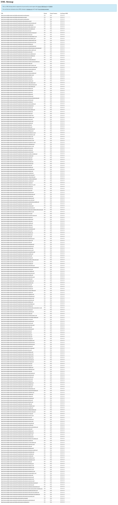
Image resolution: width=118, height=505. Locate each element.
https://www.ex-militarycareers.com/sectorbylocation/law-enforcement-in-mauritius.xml (17, 246)
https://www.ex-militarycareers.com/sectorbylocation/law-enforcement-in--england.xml (17, 173)
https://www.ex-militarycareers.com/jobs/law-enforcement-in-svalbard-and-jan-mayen (17, 148)
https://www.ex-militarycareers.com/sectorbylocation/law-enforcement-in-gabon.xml (17, 221)
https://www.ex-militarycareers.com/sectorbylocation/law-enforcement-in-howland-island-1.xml (19, 36)
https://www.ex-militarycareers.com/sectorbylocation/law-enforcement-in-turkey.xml (17, 386)
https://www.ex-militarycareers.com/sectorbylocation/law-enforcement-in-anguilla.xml (17, 425)
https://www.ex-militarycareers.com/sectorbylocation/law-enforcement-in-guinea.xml (17, 226)
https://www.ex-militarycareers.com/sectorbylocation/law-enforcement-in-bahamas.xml (17, 430)
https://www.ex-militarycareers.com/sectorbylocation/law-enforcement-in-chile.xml (16, 403)
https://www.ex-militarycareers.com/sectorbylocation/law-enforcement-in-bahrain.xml (17, 301)
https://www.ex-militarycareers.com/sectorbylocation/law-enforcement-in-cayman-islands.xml (18, 442)
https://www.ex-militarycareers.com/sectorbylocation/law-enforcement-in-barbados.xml (17, 432)
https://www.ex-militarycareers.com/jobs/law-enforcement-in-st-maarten (14, 498)
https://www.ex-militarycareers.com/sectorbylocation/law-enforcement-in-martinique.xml (17, 467)
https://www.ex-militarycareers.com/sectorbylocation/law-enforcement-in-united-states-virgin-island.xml (20, 494)
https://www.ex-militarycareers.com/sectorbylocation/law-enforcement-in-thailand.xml (17, 384)
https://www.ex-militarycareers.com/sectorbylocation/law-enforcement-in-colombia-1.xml (17, 405)
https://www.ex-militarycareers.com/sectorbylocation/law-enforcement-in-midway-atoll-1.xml (18, 49)
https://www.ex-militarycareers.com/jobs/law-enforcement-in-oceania (14, 17)
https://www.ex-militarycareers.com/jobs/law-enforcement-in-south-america (15, 19)
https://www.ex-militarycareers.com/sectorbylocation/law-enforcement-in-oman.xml (16, 365)
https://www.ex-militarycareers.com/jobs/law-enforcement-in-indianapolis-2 (15, 502)
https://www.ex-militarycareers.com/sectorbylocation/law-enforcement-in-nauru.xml (16, 51)
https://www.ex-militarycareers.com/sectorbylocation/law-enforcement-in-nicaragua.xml (17, 477)
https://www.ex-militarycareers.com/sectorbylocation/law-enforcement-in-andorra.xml (17, 90)
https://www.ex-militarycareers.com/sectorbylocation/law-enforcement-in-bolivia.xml (17, 400)
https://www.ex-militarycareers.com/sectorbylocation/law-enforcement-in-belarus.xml (17, 94)
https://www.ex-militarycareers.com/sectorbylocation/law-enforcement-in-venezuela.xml (17, 423)
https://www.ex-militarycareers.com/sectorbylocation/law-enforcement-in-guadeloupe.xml (18, 457)
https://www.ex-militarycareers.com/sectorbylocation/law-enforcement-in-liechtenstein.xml (18, 128)
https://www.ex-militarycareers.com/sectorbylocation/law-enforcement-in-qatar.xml (16, 371)
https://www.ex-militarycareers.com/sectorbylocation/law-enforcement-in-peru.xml (16, 417)
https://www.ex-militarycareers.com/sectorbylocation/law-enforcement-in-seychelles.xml (17, 271)
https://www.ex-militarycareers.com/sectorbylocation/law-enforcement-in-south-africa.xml (18, 276)
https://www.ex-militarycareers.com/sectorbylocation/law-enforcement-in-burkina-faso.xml (18, 194)
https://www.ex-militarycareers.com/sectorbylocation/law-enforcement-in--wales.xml (17, 182)
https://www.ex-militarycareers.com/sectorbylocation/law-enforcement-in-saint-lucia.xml (17, 484)
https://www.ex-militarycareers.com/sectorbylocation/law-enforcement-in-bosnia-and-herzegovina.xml (20, 98)
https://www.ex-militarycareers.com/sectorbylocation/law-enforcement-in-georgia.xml (17, 323)
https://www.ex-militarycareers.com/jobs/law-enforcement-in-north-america (15, 15)
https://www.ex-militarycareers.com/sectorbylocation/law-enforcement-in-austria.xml (17, 92)
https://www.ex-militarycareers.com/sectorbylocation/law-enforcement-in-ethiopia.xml (17, 219)
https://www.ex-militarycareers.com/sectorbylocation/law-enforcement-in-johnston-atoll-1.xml (18, 40)
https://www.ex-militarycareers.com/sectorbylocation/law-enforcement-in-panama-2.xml (17, 478)
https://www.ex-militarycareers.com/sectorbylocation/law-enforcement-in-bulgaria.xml (17, 99)
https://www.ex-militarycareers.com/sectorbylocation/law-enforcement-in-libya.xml (16, 236)
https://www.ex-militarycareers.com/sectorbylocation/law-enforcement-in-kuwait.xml (17, 346)
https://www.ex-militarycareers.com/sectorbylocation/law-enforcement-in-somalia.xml (17, 275)
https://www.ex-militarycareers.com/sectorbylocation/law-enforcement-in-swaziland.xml (17, 280)
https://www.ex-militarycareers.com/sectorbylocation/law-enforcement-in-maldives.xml (17, 357)
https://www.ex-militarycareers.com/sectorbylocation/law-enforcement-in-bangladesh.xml (17, 303)
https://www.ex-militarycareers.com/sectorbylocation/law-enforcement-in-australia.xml (17, 24)
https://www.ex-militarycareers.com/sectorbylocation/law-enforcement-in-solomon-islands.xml (18, 73)
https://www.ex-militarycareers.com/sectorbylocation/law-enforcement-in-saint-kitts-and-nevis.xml (19, 482)
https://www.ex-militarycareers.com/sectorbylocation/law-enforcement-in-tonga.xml (16, 76)
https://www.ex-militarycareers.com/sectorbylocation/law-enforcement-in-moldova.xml (17, 138)
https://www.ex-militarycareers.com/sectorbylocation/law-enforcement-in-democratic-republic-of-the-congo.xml (22, 209)
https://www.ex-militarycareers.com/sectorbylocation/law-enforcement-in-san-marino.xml (17, 496)
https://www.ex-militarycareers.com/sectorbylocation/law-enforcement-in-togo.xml (16, 284)
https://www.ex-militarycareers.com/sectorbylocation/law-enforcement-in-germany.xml (17, 115)
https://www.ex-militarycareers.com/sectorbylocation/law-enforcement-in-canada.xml (17, 440)
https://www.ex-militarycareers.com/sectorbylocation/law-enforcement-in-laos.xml (16, 350)
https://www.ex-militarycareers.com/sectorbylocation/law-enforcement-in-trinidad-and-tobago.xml (19, 490)
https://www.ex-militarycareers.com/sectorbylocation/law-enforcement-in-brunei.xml (17, 309)
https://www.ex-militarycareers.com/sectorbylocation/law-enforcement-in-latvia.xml (16, 126)
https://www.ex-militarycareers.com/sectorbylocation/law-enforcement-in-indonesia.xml (17, 328)
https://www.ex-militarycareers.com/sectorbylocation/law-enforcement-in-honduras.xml (17, 463)
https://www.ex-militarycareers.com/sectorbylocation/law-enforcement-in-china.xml (16, 313)
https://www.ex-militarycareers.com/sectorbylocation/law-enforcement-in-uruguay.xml (17, 421)
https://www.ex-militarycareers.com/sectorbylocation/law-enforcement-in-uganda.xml (17, 288)
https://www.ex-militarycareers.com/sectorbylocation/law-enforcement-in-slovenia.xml (17, 163)
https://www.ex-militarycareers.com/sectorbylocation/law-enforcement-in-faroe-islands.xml (18, 109)
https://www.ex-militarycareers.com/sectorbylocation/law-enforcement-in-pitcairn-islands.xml (18, 69)
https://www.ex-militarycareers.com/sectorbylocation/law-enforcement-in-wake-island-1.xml (18, 82)
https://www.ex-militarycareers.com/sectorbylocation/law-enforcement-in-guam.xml (16, 34)
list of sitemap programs (43, 9)
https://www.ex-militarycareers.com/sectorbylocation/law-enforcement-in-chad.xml (16, 203)
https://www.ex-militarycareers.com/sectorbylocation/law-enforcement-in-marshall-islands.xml (18, 46)
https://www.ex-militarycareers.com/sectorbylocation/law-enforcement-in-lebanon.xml (17, 351)
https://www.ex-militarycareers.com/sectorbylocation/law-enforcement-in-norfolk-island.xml (18, 59)
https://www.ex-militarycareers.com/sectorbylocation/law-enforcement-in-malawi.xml (17, 240)
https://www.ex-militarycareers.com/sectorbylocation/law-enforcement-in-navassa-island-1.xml (18, 473)
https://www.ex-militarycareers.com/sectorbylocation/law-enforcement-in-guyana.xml (17, 413)
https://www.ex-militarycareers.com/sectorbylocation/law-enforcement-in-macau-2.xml (17, 353)
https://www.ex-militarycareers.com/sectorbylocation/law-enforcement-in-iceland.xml (17, 123)
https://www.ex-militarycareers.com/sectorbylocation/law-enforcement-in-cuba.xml (16, 446)
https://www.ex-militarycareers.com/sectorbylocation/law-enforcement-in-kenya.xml (16, 230)
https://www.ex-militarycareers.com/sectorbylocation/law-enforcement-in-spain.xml (16, 165)
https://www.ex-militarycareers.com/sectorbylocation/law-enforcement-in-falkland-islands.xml (18, 409)
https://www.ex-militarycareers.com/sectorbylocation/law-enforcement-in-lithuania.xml (17, 130)
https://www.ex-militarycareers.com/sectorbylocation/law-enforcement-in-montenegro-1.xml (18, 142)
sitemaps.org (29, 9)
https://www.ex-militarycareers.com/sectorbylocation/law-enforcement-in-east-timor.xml (17, 321)
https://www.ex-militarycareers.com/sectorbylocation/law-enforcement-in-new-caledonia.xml (18, 53)
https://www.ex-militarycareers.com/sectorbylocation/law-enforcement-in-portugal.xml (17, 151)
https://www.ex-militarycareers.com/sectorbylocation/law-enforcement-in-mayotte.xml (17, 248)
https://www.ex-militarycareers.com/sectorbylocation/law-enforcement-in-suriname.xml (17, 419)
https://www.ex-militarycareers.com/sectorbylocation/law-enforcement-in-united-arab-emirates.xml (19, 390)
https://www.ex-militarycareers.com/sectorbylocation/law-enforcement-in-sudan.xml (16, 278)
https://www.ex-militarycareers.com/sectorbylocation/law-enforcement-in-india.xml (16, 326)
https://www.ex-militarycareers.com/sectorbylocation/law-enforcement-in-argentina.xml (17, 398)
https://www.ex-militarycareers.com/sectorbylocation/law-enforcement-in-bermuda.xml (17, 436)
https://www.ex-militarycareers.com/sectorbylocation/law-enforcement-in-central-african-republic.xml (20, 201)
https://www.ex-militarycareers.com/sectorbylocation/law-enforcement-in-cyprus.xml (17, 319)
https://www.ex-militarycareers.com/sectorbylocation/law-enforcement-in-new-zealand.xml (18, 55)
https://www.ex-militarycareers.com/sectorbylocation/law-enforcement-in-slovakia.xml (17, 161)
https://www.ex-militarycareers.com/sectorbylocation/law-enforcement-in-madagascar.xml (17, 238)
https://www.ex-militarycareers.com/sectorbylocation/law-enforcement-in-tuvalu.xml (17, 78)
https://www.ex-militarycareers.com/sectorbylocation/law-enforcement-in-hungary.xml (17, 121)
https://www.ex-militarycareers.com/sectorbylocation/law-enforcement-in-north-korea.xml (18, 342)
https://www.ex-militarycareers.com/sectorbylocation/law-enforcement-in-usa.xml (16, 21)
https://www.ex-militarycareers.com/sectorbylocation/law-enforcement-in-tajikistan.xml (17, 382)
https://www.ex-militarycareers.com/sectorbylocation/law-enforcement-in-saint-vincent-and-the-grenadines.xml (21, 488)
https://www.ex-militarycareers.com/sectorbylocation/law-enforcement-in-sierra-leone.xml (18, 273)
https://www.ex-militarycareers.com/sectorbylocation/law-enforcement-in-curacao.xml (17, 475)
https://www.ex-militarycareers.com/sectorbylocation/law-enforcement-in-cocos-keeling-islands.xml (19, 317)
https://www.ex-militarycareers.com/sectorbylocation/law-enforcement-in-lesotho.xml (17, 232)
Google (39, 6)
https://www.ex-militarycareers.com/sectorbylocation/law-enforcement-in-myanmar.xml (17, 361)
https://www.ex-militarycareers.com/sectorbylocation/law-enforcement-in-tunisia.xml (17, 286)
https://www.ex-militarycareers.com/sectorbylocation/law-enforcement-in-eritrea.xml (17, 217)
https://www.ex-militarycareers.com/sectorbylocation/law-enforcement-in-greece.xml (17, 119)
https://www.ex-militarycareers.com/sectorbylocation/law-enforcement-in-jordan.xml (17, 338)
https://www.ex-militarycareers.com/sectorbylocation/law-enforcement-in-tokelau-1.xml (17, 74)
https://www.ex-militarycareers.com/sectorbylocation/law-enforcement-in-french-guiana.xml (18, 411)
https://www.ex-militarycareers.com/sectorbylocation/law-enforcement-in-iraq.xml (16, 332)
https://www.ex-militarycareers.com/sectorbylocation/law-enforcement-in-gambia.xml (17, 223)
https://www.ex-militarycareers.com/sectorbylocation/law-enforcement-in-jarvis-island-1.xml (18, 38)
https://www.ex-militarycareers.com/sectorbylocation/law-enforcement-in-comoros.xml (17, 205)
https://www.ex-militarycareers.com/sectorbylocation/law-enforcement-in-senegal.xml (17, 269)
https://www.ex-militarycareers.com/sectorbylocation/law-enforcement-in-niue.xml (16, 57)
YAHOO (50, 6)
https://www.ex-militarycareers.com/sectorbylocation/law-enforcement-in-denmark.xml (17, 105)
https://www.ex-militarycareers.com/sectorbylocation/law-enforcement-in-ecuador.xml (17, 407)
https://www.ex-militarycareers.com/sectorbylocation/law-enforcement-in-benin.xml (16, 190)
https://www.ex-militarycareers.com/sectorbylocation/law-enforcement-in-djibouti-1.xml (17, 211)
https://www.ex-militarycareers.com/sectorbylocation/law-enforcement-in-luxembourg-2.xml (18, 132)
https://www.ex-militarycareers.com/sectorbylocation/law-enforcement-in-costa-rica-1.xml (18, 444)
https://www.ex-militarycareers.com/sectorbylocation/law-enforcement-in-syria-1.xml (17, 378)
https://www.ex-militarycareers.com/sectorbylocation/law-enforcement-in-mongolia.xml (17, 359)
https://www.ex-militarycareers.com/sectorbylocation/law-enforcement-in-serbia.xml (16, 159)
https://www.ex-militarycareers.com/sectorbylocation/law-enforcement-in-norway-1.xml (17, 146)
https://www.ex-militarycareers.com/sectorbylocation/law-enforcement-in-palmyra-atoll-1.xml (18, 65)
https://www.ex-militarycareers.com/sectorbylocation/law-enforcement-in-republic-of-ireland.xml (19, 153)
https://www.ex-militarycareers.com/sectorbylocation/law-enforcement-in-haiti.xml (16, 461)
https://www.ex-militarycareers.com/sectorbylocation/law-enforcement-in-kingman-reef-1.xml (18, 42)
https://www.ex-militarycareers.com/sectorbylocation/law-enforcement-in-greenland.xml (17, 453)
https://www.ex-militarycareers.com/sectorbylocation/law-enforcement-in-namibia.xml (17, 253)
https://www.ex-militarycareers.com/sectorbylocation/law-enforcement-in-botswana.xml (17, 192)
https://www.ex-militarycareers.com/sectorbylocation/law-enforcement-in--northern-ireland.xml (19, 178)
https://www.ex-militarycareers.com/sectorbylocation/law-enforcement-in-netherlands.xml (17, 144)
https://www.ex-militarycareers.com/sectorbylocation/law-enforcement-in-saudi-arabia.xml (18, 373)
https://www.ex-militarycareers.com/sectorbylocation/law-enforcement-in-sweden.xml (17, 167)
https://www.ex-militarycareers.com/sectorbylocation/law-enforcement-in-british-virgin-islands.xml (19, 438)
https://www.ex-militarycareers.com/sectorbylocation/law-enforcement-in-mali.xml (16, 242)
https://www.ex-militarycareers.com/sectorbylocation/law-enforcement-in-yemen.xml (17, 396)
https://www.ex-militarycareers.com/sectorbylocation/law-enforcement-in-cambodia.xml (17, 311)
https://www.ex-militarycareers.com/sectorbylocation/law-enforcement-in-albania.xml (17, 88)
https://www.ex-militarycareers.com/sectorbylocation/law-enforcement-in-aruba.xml (16, 428)
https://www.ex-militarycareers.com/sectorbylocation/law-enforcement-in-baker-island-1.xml (18, 26)
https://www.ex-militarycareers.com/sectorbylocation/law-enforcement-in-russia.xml (16, 157)
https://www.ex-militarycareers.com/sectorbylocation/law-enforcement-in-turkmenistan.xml (18, 388)
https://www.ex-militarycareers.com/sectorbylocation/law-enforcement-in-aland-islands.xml (18, 86)
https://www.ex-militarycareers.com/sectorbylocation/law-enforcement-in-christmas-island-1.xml (19, 315)
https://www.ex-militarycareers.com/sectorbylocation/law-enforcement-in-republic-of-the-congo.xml (19, 259)
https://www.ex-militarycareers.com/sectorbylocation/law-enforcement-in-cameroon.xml (17, 198)
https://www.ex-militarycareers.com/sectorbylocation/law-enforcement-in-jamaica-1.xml (17, 465)
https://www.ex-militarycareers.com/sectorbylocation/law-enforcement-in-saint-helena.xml (18, 265)
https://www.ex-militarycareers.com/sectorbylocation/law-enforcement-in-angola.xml (17, 188)
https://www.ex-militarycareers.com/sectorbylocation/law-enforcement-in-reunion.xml (17, 261)
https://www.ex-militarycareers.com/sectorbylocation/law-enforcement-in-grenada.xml (17, 455)
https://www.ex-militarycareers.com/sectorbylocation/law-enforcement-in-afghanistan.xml (17, 296)
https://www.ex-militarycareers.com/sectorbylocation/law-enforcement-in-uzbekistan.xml (17, 392)
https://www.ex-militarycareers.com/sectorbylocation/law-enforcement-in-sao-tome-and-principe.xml (20, 267)
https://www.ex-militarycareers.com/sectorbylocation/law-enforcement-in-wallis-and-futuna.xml (19, 84)
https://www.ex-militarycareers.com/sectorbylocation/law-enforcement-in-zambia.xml (17, 292)
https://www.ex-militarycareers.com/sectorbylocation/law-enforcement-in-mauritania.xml (17, 244)
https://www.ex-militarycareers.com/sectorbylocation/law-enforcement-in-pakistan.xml (17, 367)
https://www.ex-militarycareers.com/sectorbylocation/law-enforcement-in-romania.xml (17, 155)
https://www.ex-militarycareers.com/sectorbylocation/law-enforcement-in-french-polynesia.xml (18, 32)
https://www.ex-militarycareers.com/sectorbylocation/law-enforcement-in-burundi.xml (17, 196)
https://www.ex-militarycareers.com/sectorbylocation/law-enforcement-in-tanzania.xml (17, 282)
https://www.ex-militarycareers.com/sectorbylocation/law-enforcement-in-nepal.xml (16, 363)
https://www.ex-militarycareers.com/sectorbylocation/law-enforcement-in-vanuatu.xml (17, 80)
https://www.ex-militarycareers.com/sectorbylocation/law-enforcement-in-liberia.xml (17, 234)
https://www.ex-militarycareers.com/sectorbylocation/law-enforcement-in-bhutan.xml (17, 305)
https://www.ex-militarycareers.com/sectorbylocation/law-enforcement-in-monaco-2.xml (17, 140)
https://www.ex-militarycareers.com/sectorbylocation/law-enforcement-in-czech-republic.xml (18, 103)
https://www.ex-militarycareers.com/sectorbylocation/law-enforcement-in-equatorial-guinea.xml (19, 215)
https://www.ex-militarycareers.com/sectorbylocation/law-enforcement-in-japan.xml (16, 336)
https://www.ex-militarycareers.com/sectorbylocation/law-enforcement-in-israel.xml (16, 334)
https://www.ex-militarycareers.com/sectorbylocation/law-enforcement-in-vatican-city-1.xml (18, 184)
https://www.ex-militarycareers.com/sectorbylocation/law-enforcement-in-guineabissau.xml (18, 228)
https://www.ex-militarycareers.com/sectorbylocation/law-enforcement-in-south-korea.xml (18, 344)
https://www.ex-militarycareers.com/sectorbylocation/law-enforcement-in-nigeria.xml (17, 257)
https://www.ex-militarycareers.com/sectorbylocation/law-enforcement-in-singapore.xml (17, 375)
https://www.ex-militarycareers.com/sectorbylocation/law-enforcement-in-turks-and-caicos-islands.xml (20, 492)
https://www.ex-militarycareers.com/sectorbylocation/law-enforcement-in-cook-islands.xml (18, 28)
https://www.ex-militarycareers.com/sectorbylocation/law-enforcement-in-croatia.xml (17, 101)
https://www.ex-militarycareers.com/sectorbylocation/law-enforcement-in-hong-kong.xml (17, 325)
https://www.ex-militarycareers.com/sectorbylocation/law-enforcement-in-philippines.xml (17, 369)
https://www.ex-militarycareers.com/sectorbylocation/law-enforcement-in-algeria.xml (17, 186)
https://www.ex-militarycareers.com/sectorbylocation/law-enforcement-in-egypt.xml (16, 213)
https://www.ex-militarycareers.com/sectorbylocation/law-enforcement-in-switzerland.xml (17, 169)
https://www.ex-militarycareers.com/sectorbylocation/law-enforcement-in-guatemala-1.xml (18, 459)
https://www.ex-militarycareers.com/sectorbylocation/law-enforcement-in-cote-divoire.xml (18, 207)
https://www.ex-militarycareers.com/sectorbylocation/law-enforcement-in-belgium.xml (17, 96)
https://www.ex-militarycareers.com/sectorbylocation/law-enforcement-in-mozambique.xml (18, 251)
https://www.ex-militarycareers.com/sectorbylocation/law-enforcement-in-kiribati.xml (17, 44)
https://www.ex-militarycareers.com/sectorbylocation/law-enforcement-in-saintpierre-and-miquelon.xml (20, 486)
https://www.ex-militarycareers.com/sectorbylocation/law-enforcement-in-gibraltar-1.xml (17, 117)
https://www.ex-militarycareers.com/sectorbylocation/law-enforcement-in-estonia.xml (17, 107)
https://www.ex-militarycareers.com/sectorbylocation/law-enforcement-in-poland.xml (17, 149)
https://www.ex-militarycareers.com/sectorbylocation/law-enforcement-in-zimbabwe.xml (17, 294)
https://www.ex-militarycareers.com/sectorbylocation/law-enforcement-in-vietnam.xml (17, 394)
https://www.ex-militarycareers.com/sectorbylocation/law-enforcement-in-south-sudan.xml (18, 500)
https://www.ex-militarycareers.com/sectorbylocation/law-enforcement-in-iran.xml (16, 330)
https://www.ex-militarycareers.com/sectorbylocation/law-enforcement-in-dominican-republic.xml (19, 450)
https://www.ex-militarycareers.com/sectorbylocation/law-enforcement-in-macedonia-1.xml (18, 134)
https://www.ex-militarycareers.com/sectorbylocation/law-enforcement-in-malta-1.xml (17, 136)
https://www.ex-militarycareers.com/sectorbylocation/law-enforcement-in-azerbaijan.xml (17, 300)
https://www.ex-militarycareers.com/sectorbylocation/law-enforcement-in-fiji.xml (16, 30)
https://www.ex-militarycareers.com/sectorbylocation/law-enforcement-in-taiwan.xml (17, 380)
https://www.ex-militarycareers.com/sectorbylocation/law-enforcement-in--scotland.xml (17, 180)
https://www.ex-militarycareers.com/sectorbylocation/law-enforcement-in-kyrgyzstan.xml (17, 348)
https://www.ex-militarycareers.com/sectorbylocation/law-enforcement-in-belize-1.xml (17, 434)
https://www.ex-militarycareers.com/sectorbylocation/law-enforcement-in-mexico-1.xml (17, 469)
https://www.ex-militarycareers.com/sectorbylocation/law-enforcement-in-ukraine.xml (17, 171)
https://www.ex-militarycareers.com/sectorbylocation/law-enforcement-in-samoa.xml (17, 71)
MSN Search (44, 6)
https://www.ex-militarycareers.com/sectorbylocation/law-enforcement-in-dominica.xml (17, 448)
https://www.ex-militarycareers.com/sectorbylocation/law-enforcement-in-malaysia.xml (17, 355)
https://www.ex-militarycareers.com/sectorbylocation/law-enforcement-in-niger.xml (16, 255)
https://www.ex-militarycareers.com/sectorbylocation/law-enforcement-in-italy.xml (16, 124)
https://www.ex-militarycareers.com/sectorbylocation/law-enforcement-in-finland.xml (17, 111)
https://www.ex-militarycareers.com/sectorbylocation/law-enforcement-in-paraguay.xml (17, 415)
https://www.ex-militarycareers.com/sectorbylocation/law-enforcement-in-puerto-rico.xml (17, 480)
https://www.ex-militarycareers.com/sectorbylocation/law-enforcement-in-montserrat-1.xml (18, 471)
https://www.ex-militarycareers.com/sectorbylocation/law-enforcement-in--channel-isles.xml (18, 176)
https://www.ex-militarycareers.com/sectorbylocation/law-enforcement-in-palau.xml (16, 63)
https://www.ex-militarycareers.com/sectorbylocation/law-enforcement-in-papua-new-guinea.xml (19, 67)
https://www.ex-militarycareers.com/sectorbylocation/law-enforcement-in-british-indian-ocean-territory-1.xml (21, 307)
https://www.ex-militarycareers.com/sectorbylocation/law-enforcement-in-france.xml (17, 113)
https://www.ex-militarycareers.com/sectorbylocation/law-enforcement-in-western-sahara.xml (18, 290)
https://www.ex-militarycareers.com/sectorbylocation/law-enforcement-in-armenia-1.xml (17, 298)
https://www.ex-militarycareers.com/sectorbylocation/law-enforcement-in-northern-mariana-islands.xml (20, 61)
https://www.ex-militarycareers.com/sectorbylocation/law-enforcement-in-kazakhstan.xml (17, 340)
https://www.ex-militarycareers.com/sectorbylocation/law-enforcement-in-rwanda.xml (17, 263)
